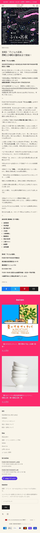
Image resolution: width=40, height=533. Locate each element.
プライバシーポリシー (8, 421)
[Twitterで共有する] (15, 289)
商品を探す (5, 437)
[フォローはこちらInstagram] (8, 514)
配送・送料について (8, 427)
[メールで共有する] (33, 289)
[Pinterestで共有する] (24, 289)
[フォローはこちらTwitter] (3, 514)
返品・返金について (8, 424)
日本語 (31, 520)
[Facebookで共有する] (6, 289)
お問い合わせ (6, 449)
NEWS (4, 443)
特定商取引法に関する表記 (10, 415)
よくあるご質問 (6, 452)
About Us (5, 446)
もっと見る (5, 350)
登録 (6, 507)
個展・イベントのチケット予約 (11, 440)
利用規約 (4, 418)
